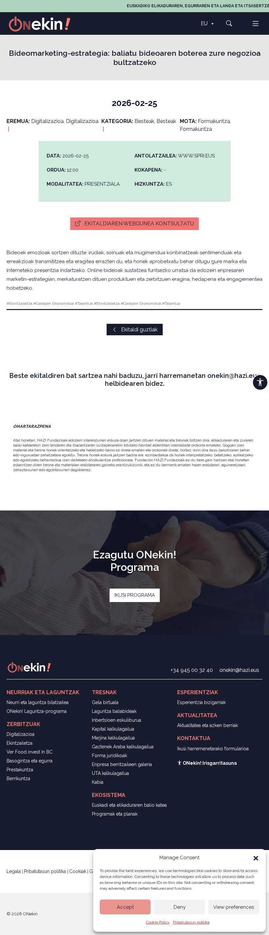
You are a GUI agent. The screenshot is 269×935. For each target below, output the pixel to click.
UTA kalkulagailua (110, 773)
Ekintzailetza (19, 743)
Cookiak (77, 871)
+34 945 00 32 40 (192, 670)
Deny (180, 907)
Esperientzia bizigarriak (201, 702)
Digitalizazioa (20, 734)
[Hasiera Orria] (43, 23)
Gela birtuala (105, 702)
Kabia (97, 782)
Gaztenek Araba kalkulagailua (123, 746)
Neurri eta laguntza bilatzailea (38, 702)
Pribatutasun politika (191, 922)
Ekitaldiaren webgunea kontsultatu (138, 223)
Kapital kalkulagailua (113, 729)
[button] (256, 857)
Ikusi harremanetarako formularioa (213, 748)
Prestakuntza (20, 769)
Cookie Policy (158, 922)
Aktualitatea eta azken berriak (207, 725)
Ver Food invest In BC (29, 752)
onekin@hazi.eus (239, 670)
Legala (14, 871)
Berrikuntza (18, 778)
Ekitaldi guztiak (138, 329)
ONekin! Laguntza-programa (37, 711)
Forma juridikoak (109, 755)
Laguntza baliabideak (114, 711)
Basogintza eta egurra (29, 760)
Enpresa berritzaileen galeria (122, 764)
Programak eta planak (114, 814)
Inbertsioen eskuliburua (116, 720)
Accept (125, 907)
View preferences (233, 907)
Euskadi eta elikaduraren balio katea (129, 805)
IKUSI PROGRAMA (134, 595)
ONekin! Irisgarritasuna (209, 763)
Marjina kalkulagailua (113, 737)
